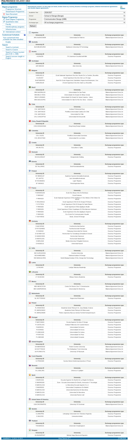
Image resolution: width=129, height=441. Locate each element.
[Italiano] (122, 8)
